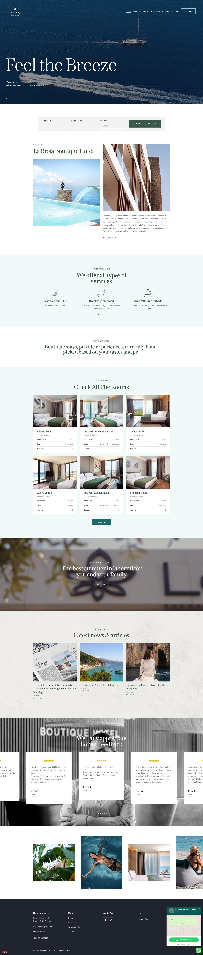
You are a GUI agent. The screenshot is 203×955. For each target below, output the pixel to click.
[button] (98, 314)
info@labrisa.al (39, 931)
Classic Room (44, 431)
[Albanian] (3, 952)
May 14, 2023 (84, 691)
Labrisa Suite (44, 492)
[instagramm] (110, 919)
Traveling (36, 695)
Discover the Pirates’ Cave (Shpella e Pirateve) (146, 686)
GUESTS (104, 121)
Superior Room (138, 492)
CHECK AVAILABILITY (144, 124)
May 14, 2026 (38, 698)
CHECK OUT (76, 121)
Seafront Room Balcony (97, 492)
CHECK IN (47, 121)
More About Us (109, 238)
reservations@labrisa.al (43, 926)
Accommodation (43, 435)
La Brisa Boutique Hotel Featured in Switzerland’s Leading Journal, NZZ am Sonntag (55, 688)
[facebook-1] (105, 919)
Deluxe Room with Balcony (99, 431)
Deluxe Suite (137, 431)
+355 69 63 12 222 (40, 938)
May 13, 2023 (130, 694)
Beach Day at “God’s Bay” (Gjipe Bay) (100, 684)
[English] (5, 952)
